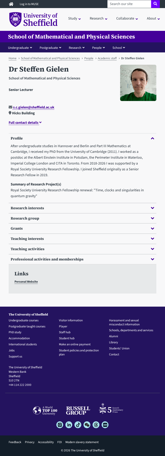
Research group (25, 218)
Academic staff (107, 58)
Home (12, 58)
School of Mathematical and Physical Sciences (71, 36)
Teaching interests (27, 238)
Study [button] (72, 18)
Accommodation (19, 338)
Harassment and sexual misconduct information (124, 323)
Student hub (66, 338)
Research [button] (97, 18)
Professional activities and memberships (47, 259)
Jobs (11, 351)
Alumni (113, 336)
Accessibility (46, 442)
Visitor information (71, 321)
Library (113, 342)
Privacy (29, 442)
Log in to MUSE (29, 4)
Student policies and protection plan (79, 353)
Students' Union (119, 349)
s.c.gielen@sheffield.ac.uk (33, 107)
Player (63, 327)
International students (23, 345)
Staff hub (64, 332)
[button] (21, 47)
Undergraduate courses (23, 321)
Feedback (15, 442)
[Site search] (155, 4)
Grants (17, 228)
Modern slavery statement (82, 442)
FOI (59, 442)
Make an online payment (75, 345)
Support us (15, 357)
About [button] (151, 18)
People (88, 58)
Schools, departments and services (131, 330)
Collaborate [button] (125, 18)
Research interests (27, 207)
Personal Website (26, 281)
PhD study (15, 332)
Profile (17, 138)
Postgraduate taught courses (27, 327)
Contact (114, 355)
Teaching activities (27, 248)
